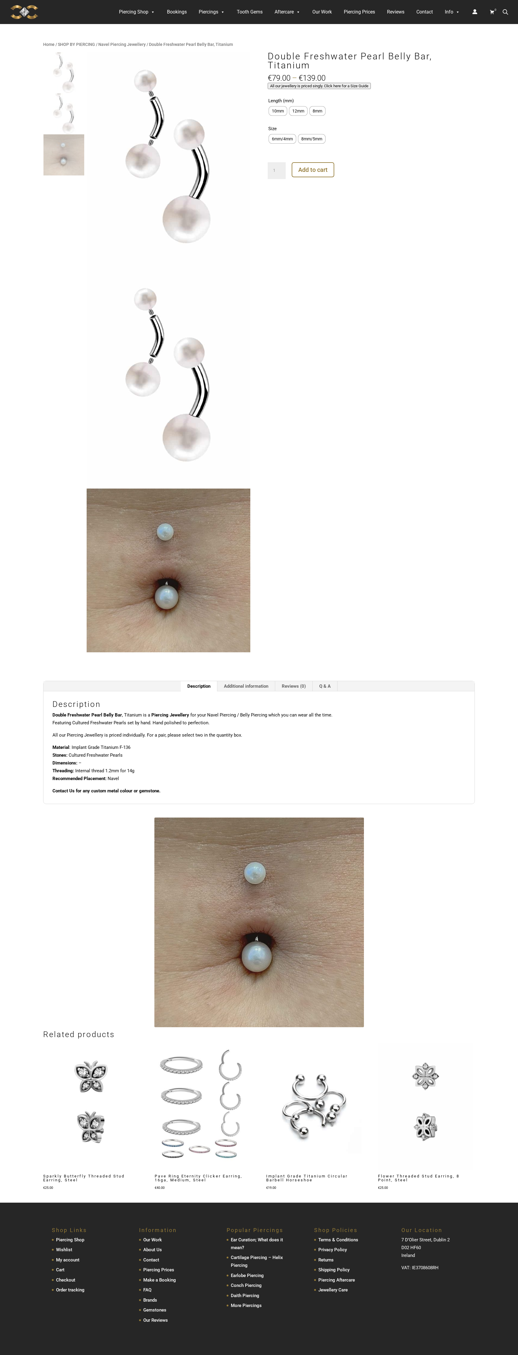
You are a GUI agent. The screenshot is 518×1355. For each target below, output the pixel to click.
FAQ (147, 1290)
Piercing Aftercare (336, 1280)
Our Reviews (155, 1320)
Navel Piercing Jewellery (122, 44)
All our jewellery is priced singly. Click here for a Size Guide (319, 86)
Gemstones (154, 1310)
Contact (424, 12)
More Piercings (246, 1305)
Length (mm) (281, 100)
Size (272, 128)
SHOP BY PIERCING (76, 44)
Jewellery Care (333, 1290)
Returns (326, 1260)
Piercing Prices (359, 12)
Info (449, 12)
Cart (60, 1270)
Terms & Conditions (338, 1240)
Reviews (395, 12)
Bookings (177, 12)
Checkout (65, 1280)
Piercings (208, 12)
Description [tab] (198, 686)
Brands (150, 1300)
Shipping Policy (334, 1270)
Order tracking (70, 1290)
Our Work (322, 12)
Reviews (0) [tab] (294, 686)
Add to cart (313, 169)
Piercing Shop (133, 12)
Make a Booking (159, 1280)
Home (49, 44)
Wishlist (64, 1249)
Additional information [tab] (246, 686)
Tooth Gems (250, 12)
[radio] (278, 110)
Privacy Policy (332, 1249)
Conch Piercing (246, 1285)
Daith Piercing (245, 1295)
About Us (152, 1249)
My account (67, 1260)
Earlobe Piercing (247, 1275)
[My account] (475, 12)
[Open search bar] (505, 11)
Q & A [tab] (325, 686)
